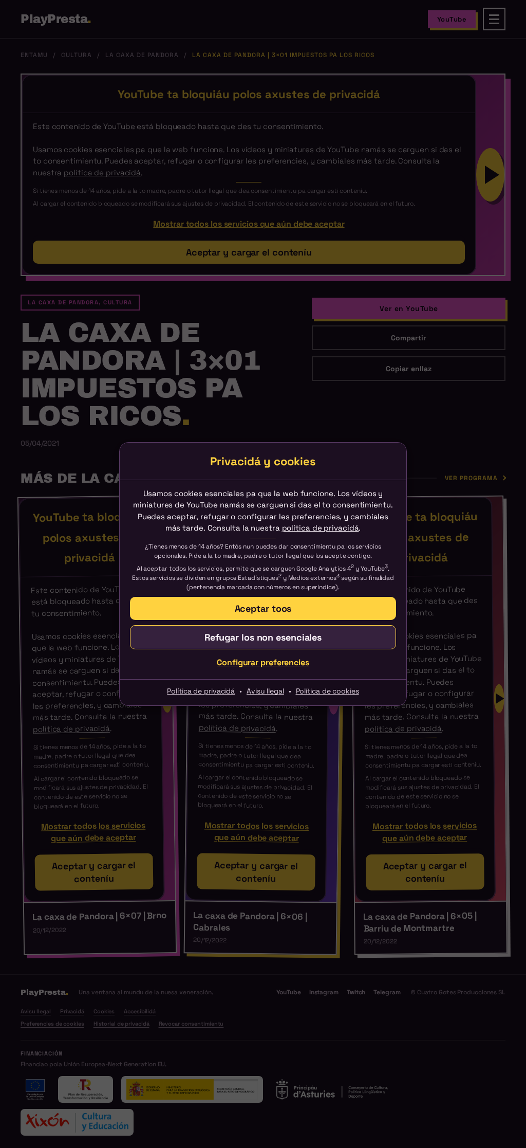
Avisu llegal (265, 691)
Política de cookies (327, 691)
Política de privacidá (201, 691)
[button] (263, 608)
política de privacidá (320, 528)
